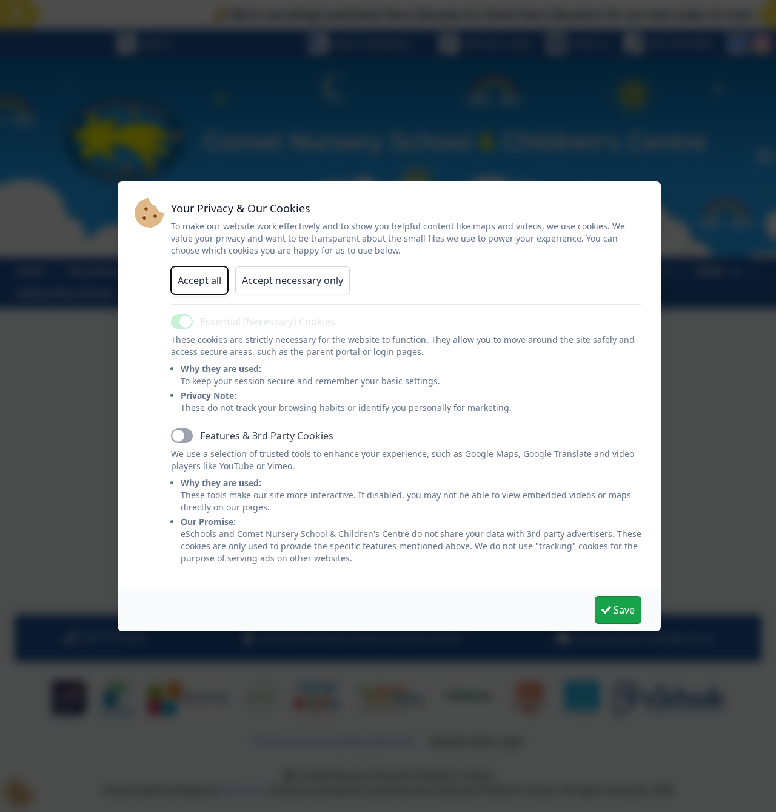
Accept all (199, 280)
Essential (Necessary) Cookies (267, 321)
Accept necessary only (292, 280)
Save (623, 610)
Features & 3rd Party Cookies (266, 435)
